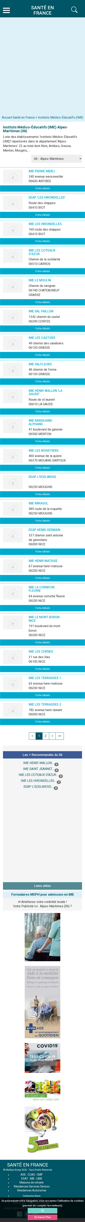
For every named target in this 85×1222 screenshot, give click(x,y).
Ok (42, 1210)
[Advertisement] (42, 63)
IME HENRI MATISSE (43, 561)
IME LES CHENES (41, 651)
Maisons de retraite (32, 1182)
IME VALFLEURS (40, 364)
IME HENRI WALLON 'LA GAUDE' (45, 392)
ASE (23, 1174)
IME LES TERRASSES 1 (45, 678)
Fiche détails (42, 188)
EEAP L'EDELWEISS (42, 477)
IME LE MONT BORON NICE (44, 619)
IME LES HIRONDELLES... (38, 781)
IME (32, 1178)
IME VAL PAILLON (41, 311)
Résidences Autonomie (31, 1190)
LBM (39, 1178)
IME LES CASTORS (42, 338)
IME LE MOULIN (40, 280)
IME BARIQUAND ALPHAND (40, 422)
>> (59, 736)
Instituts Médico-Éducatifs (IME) (60, 117)
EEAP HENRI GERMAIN (44, 530)
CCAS (31, 1174)
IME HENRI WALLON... (38, 763)
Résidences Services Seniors (32, 1186)
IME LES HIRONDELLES (45, 224)
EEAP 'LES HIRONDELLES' (47, 197)
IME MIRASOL (38, 503)
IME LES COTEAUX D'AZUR (42, 252)
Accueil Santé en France (18, 117)
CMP (40, 1174)
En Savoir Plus (42, 1217)
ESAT (24, 1178)
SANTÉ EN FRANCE (27, 1165)
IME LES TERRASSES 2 (45, 704)
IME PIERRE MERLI (42, 171)
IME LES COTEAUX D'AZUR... (38, 775)
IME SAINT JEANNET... (38, 769)
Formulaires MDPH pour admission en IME (42, 894)
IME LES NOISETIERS (44, 450)
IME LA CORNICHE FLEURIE (42, 589)
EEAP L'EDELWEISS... (38, 787)
